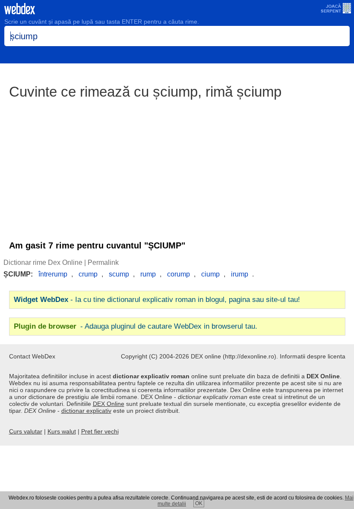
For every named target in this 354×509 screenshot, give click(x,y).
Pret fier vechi (100, 431)
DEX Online (108, 403)
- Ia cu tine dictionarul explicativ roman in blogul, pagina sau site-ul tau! (157, 299)
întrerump (52, 274)
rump (148, 274)
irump (239, 274)
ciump (210, 274)
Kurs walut (61, 431)
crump (88, 274)
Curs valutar (25, 431)
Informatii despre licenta (312, 356)
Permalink (103, 262)
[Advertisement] (177, 166)
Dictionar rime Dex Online (42, 262)
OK (198, 503)
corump (178, 274)
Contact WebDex (32, 356)
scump (119, 274)
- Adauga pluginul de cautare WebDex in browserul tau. (135, 326)
